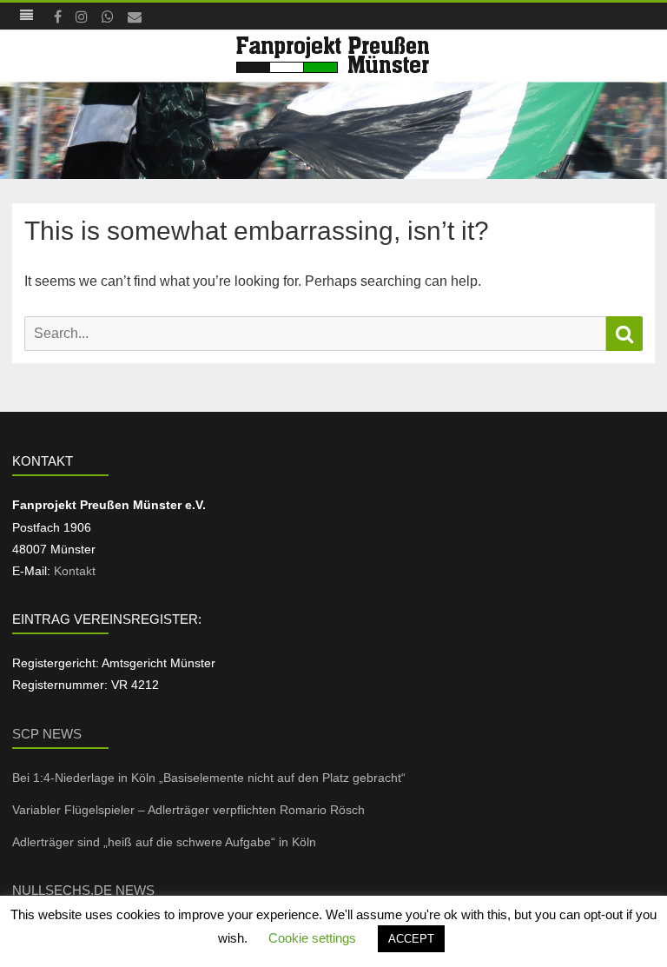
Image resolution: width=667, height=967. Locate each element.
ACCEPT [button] (411, 938)
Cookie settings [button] (312, 938)
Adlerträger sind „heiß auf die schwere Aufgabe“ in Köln (167, 842)
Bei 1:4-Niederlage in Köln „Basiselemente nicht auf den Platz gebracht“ (209, 778)
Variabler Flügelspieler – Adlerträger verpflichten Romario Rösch (190, 810)
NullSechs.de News (83, 890)
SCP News (47, 733)
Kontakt (75, 571)
